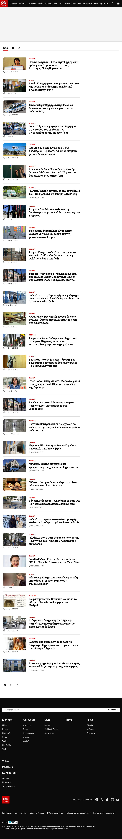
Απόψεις (90, 729)
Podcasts (7, 766)
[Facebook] (96, 799)
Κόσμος (48, 3)
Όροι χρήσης (7, 813)
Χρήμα (25, 729)
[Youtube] (117, 799)
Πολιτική (23, 3)
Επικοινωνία (98, 813)
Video (96, 3)
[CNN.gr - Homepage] (4, 3)
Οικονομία (32, 3)
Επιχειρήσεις (28, 733)
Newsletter (6, 782)
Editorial (90, 725)
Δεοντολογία (20, 813)
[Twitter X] (102, 799)
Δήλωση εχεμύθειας (55, 813)
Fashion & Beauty (51, 729)
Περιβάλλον (7, 745)
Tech (79, 3)
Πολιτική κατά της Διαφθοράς (78, 813)
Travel (67, 3)
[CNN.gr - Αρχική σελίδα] (5, 799)
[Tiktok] (107, 799)
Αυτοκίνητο (87, 3)
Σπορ (73, 3)
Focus (61, 3)
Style (55, 3)
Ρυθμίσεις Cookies (36, 813)
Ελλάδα (41, 3)
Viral (4, 749)
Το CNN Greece (8, 786)
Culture (47, 725)
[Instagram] (112, 799)
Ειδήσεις (14, 3)
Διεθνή (26, 741)
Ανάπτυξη (27, 725)
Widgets (5, 778)
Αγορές (26, 737)
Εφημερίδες (105, 3)
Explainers (91, 733)
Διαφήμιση (110, 813)
